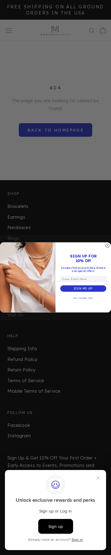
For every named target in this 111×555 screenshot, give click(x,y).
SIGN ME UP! (83, 288)
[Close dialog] (107, 246)
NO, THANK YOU (83, 298)
